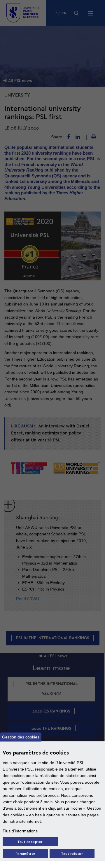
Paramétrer (25, 854)
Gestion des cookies (20, 737)
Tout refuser (72, 854)
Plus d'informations (20, 831)
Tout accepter (30, 842)
